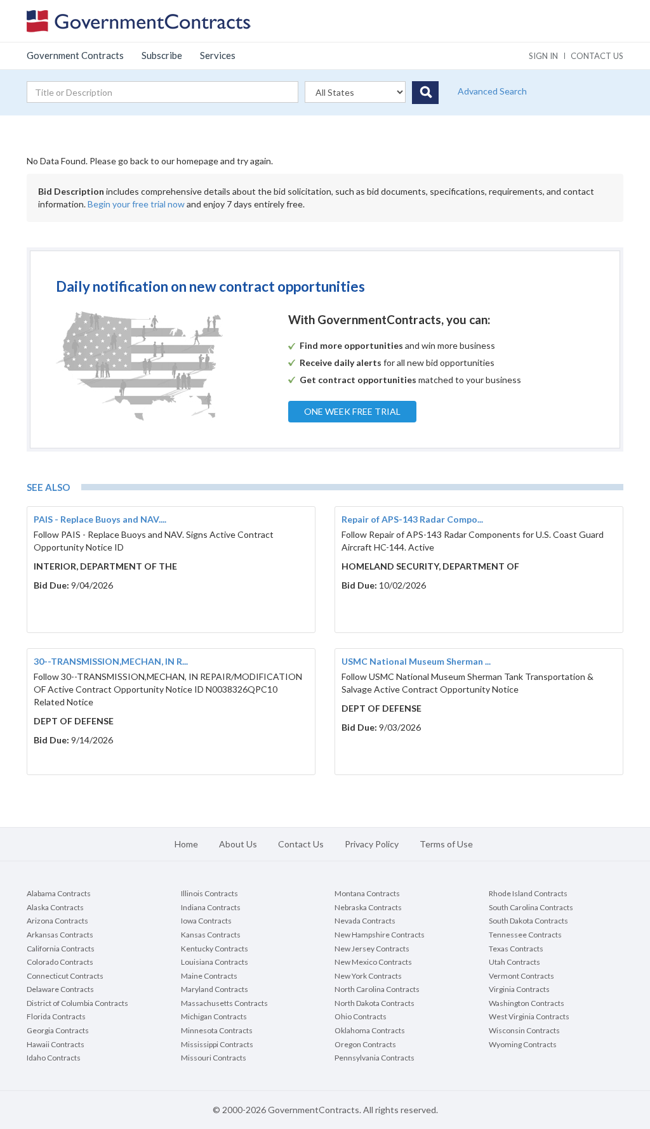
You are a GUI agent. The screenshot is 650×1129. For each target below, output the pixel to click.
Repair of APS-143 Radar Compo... (412, 519)
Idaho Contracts (54, 1057)
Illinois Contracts (209, 893)
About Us (238, 844)
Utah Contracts (514, 962)
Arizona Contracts (57, 920)
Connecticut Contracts (65, 976)
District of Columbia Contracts (77, 1003)
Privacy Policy (372, 844)
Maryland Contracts (214, 989)
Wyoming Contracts (523, 1044)
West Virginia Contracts (529, 1016)
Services (217, 55)
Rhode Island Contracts (528, 893)
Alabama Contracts (59, 893)
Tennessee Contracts (525, 934)
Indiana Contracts (211, 907)
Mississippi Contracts (217, 1044)
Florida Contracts (56, 1016)
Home (186, 844)
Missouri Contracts (213, 1057)
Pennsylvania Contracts (375, 1057)
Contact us (597, 56)
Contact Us (301, 844)
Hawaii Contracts (55, 1044)
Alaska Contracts (55, 907)
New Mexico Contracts (373, 962)
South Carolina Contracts (531, 907)
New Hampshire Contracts (380, 934)
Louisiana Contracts (214, 962)
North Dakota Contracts (375, 1003)
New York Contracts (368, 976)
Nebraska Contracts (368, 907)
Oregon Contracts (365, 1044)
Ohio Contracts (361, 1016)
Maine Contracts (209, 976)
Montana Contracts (367, 893)
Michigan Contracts (214, 1016)
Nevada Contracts (365, 920)
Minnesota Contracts (217, 1030)
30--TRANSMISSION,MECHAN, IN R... (111, 661)
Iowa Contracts (206, 920)
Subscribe (162, 55)
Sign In (543, 56)
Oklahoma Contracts (370, 1030)
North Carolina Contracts (377, 989)
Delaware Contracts (60, 989)
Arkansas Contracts (60, 934)
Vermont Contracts (521, 976)
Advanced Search (492, 91)
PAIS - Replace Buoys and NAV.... (100, 519)
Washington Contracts (526, 1003)
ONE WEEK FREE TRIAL (352, 411)
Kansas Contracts (211, 934)
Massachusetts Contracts (224, 1003)
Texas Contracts (516, 948)
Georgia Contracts (58, 1030)
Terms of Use (446, 844)
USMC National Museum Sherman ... (416, 661)
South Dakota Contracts (528, 920)
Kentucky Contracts (214, 948)
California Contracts (61, 948)
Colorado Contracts (60, 962)
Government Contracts (75, 55)
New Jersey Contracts (372, 948)
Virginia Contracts (519, 989)
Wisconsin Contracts (524, 1030)
